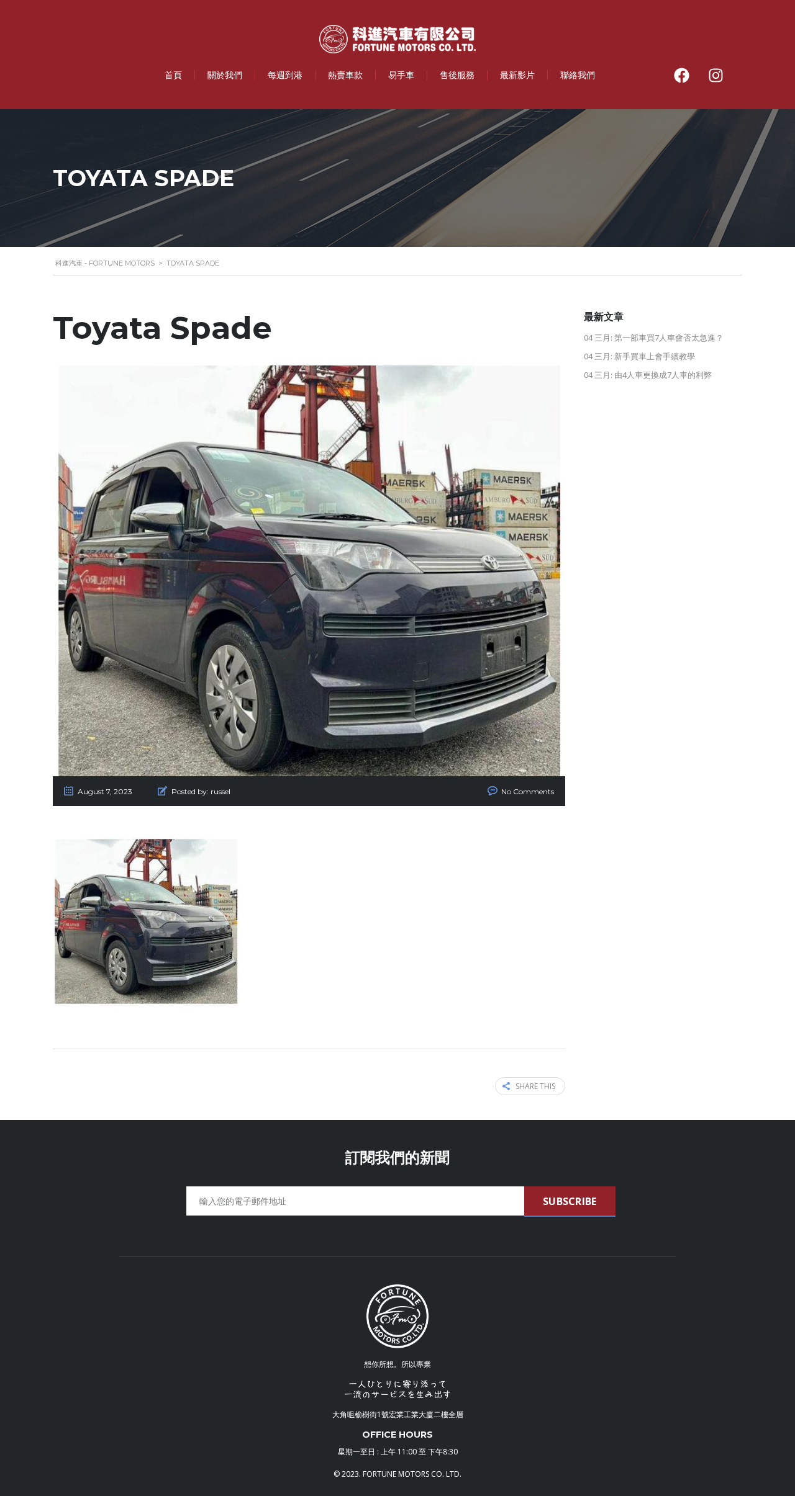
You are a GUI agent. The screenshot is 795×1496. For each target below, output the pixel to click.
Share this (535, 1086)
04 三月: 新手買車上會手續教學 (639, 356)
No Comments (527, 791)
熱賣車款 (345, 75)
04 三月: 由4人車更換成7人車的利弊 (648, 374)
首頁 (173, 75)
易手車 (401, 75)
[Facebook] (681, 75)
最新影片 (517, 75)
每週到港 (285, 75)
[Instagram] (715, 75)
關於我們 (224, 75)
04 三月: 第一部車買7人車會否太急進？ (654, 337)
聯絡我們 (577, 75)
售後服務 (457, 75)
